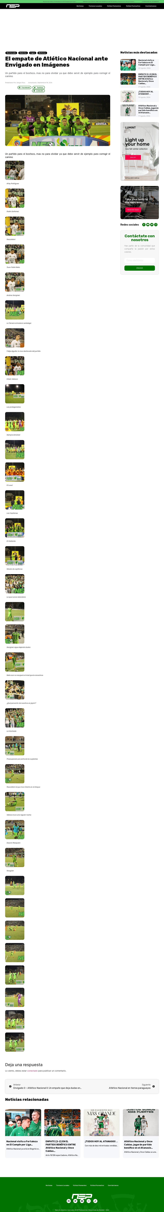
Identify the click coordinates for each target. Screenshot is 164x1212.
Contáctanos (150, 6)
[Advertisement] (82, 28)
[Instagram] (89, 1201)
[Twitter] (75, 1201)
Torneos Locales (95, 6)
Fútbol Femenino (114, 6)
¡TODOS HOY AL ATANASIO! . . (145, 93)
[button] (24, 87)
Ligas (32, 53)
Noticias (80, 6)
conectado (32, 1070)
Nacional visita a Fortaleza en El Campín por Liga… (146, 62)
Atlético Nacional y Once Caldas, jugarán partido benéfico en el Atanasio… (148, 109)
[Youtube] (82, 1201)
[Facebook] (69, 1201)
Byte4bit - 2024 (104, 1210)
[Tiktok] (95, 1201)
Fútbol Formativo (133, 6)
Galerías (23, 53)
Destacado (11, 53)
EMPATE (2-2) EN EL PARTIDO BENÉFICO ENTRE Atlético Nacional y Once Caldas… (147, 79)
